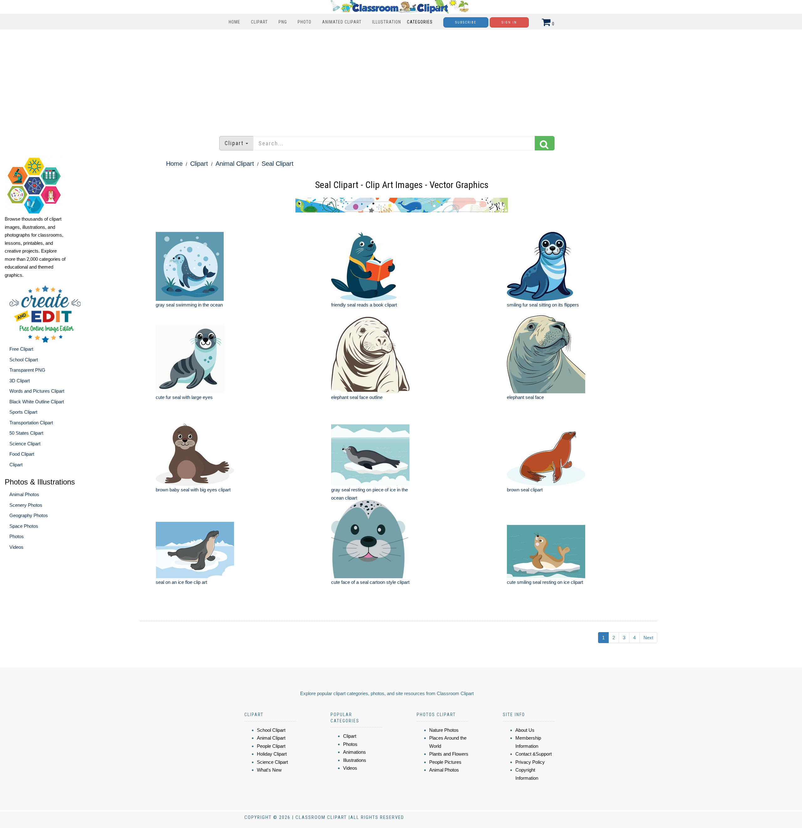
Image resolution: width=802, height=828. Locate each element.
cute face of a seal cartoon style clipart (370, 582)
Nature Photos (444, 730)
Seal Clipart (278, 163)
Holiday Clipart (272, 754)
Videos (16, 547)
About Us (524, 730)
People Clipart (271, 746)
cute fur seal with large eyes (184, 397)
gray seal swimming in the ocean (189, 304)
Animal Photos (24, 494)
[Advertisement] (401, 79)
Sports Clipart (23, 412)
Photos (16, 536)
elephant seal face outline (357, 397)
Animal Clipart (235, 163)
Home (234, 21)
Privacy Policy (530, 762)
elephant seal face (525, 397)
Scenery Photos (25, 505)
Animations (354, 752)
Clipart (259, 21)
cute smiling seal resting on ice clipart (545, 582)
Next (648, 637)
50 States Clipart (26, 433)
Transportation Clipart (31, 422)
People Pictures (445, 762)
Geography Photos (28, 515)
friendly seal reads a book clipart (364, 304)
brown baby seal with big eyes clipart (193, 489)
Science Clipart (24, 443)
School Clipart (23, 359)
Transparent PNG (27, 370)
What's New (269, 770)
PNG (283, 21)
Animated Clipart (342, 21)
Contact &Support (533, 754)
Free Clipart (21, 349)
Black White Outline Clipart (36, 401)
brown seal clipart (525, 489)
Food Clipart (21, 454)
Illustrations (354, 760)
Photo (304, 21)
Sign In (509, 22)
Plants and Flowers (448, 754)
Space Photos (23, 526)
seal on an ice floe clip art (181, 582)
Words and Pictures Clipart (36, 391)
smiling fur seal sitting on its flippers (543, 304)
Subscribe (466, 22)
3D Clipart (19, 380)
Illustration (386, 21)
